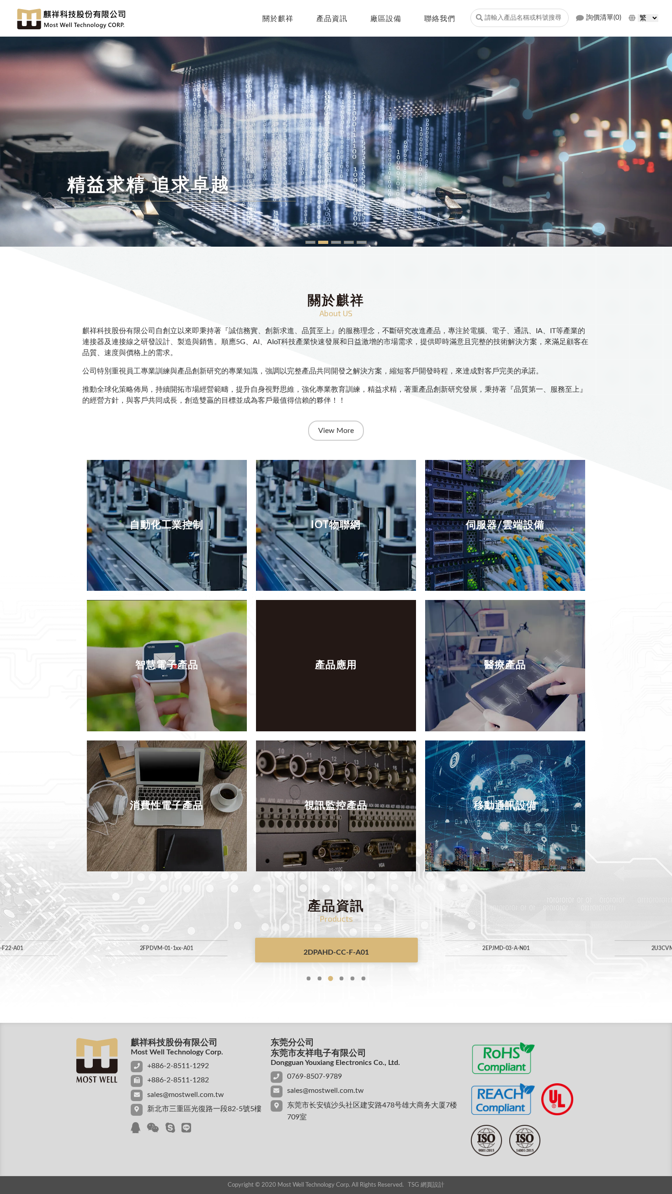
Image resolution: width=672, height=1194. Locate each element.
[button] (308, 978)
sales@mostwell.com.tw (185, 1094)
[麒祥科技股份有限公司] (71, 19)
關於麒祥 (277, 18)
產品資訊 (331, 18)
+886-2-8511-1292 (178, 1066)
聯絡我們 (439, 18)
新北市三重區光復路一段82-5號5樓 (204, 1109)
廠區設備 (385, 18)
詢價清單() (603, 17)
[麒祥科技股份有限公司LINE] (186, 1128)
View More (336, 430)
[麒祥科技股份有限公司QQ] (135, 1128)
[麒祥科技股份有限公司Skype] (170, 1128)
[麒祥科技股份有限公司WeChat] (153, 1128)
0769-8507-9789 (314, 1076)
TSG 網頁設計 (426, 1185)
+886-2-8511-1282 (178, 1080)
